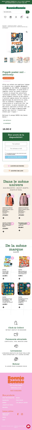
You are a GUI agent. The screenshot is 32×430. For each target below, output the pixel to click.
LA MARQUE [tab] (7, 123)
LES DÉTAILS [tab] (7, 120)
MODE (18, 397)
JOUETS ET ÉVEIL (12, 25)
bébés (4, 402)
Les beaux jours (22, 402)
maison (5, 407)
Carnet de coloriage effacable (5, 272)
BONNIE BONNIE (11, 154)
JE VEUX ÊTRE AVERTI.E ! (16, 157)
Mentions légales (5, 414)
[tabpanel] (16, 101)
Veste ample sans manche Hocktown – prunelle (23, 211)
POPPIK (16, 252)
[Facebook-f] (18, 414)
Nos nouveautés (8, 397)
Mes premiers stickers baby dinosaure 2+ (22, 272)
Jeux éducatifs (12, 26)
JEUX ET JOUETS (22, 188)
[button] (27, 17)
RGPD (4, 417)
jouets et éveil (7, 405)
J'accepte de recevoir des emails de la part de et (15, 154)
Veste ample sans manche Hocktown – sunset (7, 211)
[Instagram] (22, 414)
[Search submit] (28, 12)
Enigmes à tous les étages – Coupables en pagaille (23, 300)
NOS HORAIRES (16, 390)
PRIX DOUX (19, 400)
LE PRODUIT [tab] (7, 81)
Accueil (4, 25)
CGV (3, 419)
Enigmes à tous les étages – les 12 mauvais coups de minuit (7, 300)
